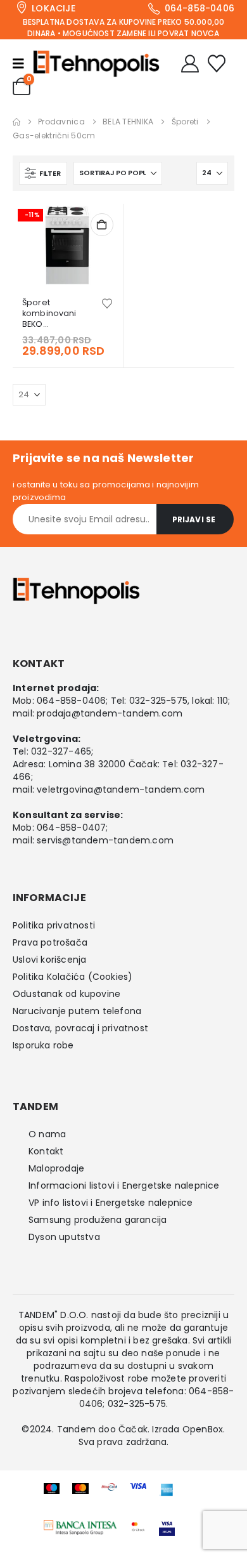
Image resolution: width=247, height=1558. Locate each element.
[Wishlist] (216, 63)
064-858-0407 (71, 827)
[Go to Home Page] (16, 122)
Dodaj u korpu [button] (102, 224)
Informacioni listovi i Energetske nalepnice (124, 1185)
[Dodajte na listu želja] (107, 302)
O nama (47, 1134)
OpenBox (202, 1429)
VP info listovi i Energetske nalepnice (110, 1202)
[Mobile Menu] (23, 63)
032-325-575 (158, 700)
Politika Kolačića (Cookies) (72, 976)
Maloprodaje (56, 1168)
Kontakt (45, 1151)
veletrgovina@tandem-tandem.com (121, 789)
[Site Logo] (96, 63)
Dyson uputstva (64, 1237)
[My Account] (190, 63)
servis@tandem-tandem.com (105, 840)
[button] (43, 173)
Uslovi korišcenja (49, 959)
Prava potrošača (50, 942)
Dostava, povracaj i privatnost (80, 1028)
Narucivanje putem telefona (77, 1011)
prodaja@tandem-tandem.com (109, 713)
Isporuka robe (43, 1045)
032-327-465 (61, 751)
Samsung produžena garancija (97, 1219)
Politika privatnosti (54, 925)
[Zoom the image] (81, 1527)
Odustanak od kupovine (66, 993)
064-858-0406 (71, 700)
